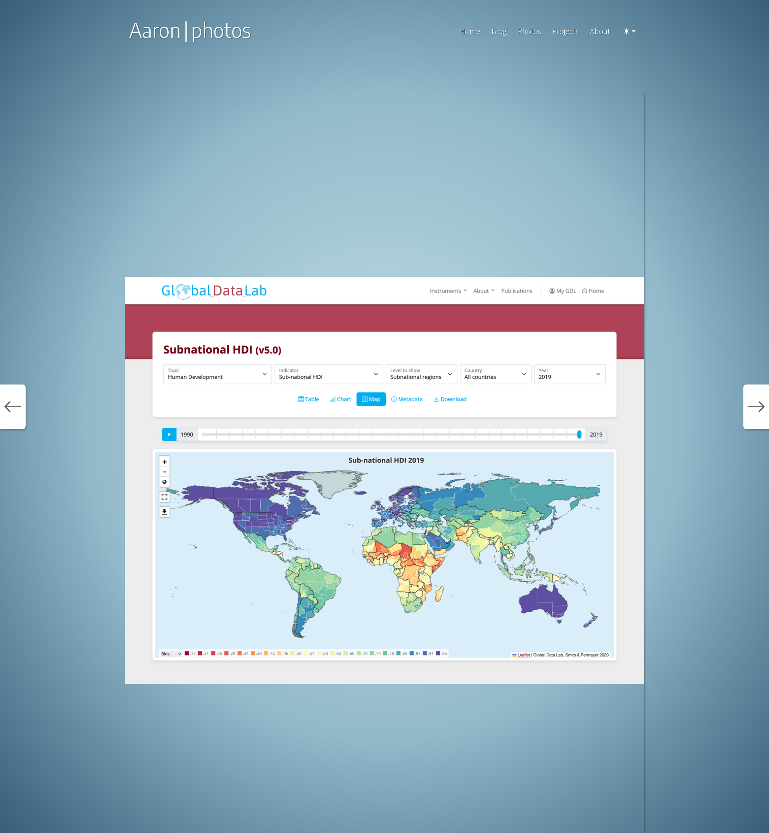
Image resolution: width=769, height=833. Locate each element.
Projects (565, 31)
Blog (499, 31)
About (600, 31)
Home (470, 31)
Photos (529, 31)
